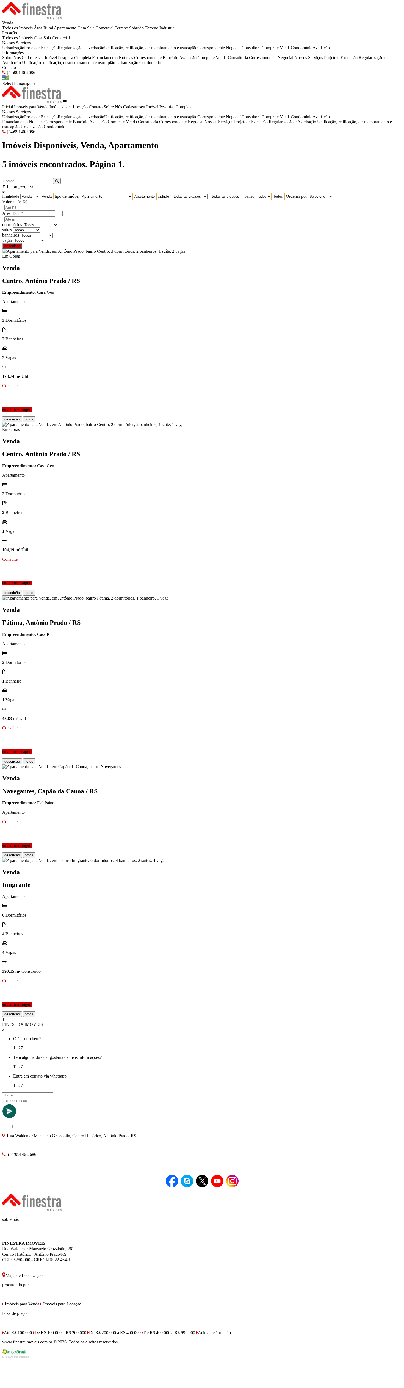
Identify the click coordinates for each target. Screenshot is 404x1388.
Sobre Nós (11, 57)
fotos (29, 419)
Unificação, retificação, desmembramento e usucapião (150, 47)
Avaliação (321, 47)
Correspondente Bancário (156, 57)
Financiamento (105, 57)
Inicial (7, 107)
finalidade (10, 196)
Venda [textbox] (47, 196)
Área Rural (43, 28)
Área (6, 213)
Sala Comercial (100, 28)
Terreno (121, 28)
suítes (7, 229)
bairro (249, 196)
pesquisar (12, 246)
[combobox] (47, 196)
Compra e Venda (276, 47)
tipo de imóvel (67, 196)
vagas (7, 240)
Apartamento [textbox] (144, 196)
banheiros (10, 235)
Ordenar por (296, 196)
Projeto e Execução (41, 47)
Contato (9, 67)
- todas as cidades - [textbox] (225, 196)
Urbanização (13, 47)
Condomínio (301, 47)
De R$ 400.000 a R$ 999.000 (169, 1332)
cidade (163, 196)
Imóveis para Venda (31, 107)
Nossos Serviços (16, 42)
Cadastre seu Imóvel (39, 57)
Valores (8, 201)
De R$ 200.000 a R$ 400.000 (115, 1332)
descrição (12, 419)
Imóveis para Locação (68, 107)
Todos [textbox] (278, 196)
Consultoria (252, 47)
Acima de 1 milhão (214, 1332)
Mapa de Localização (24, 1275)
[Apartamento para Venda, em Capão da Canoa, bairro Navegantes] (61, 766)
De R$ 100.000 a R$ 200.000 (60, 1332)
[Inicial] (32, 18)
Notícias (126, 57)
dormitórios (12, 224)
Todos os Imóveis (17, 28)
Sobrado (136, 28)
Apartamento (65, 28)
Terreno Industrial (160, 28)
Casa (82, 28)
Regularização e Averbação (292, 121)
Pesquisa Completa (74, 57)
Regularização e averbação (81, 47)
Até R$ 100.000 (18, 1332)
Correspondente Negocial (219, 47)
